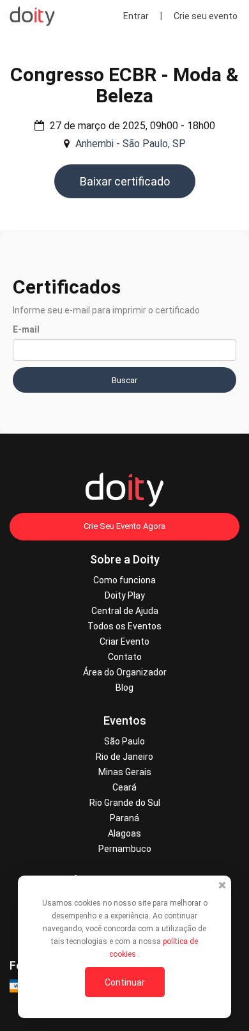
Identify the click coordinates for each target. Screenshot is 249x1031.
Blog (124, 687)
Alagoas (124, 833)
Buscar (124, 380)
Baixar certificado (125, 181)
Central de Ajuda (124, 611)
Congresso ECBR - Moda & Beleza (124, 85)
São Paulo (124, 741)
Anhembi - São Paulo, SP (130, 144)
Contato (125, 657)
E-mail (26, 329)
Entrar (136, 16)
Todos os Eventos (124, 626)
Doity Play (125, 595)
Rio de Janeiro (124, 757)
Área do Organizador (125, 672)
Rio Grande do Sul (124, 803)
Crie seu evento (206, 16)
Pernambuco (124, 849)
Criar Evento (124, 641)
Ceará (124, 787)
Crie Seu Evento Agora (124, 526)
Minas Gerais (124, 772)
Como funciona (124, 580)
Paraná (124, 818)
